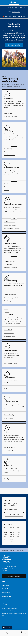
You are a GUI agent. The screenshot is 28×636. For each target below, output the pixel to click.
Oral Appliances (8, 450)
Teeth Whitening (8, 418)
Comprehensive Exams (10, 225)
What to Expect (6, 592)
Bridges (6, 183)
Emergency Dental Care (10, 267)
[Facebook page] (3, 604)
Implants (6, 389)
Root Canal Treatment (10, 336)
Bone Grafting (8, 113)
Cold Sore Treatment (9, 222)
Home (3, 581)
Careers (20, 613)
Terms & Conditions (13, 613)
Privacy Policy (5, 613)
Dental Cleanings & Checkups (12, 228)
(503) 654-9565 (16, 12)
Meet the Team (6, 589)
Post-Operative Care (9, 155)
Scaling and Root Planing (10, 116)
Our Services (5, 585)
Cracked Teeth (8, 264)
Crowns (6, 187)
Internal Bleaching (9, 333)
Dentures (6, 190)
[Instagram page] (6, 604)
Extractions (7, 152)
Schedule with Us (14, 45)
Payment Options (6, 596)
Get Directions (14, 514)
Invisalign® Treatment (10, 447)
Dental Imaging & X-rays (10, 301)
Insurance (4, 600)
